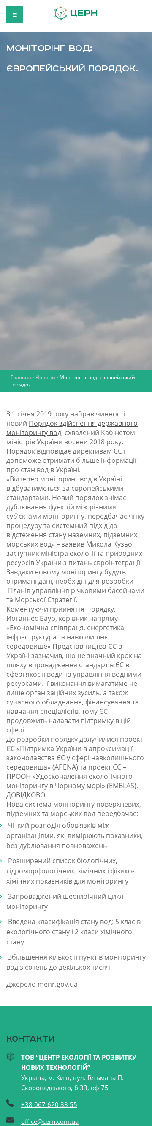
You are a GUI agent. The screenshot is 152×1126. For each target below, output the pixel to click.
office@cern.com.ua (50, 1121)
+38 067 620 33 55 (49, 1104)
